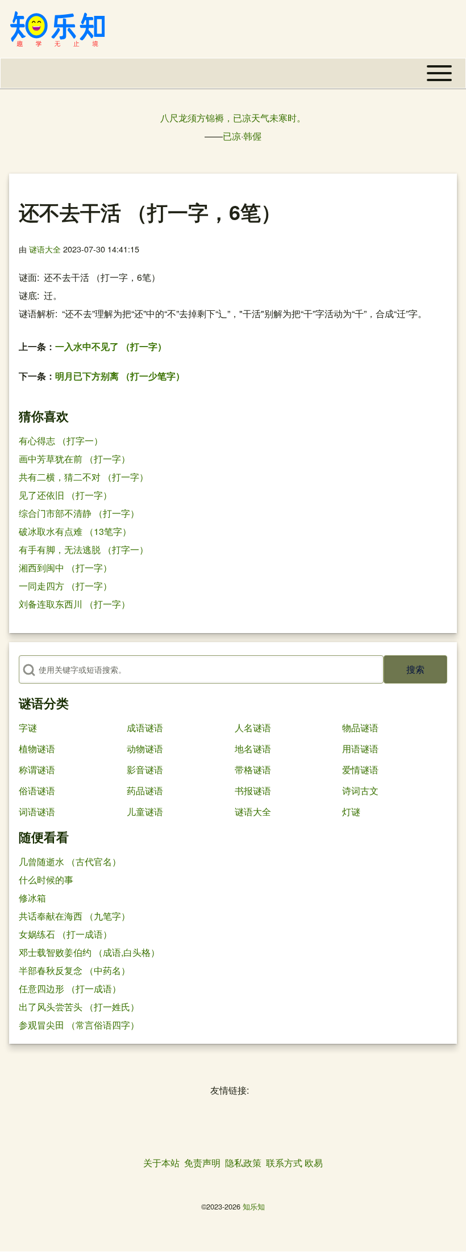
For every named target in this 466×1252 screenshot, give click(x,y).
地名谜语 (253, 748)
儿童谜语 (145, 811)
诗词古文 (360, 790)
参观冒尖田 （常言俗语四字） (79, 1024)
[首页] (57, 29)
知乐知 (254, 1206)
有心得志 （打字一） (61, 440)
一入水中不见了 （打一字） (111, 346)
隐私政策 (243, 1162)
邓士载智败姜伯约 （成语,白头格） (89, 952)
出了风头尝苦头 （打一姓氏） (79, 1006)
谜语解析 (37, 313)
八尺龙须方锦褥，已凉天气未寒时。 (233, 117)
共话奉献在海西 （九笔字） (74, 915)
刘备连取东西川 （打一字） (74, 603)
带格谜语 (253, 769)
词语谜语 (37, 811)
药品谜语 (145, 790)
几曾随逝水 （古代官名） (70, 861)
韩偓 (252, 135)
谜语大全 (45, 249)
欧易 (314, 1162)
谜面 (28, 277)
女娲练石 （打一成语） (65, 934)
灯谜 (351, 811)
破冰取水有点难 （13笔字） (75, 531)
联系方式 (284, 1162)
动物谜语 (145, 748)
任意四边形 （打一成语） (70, 988)
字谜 (28, 727)
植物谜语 (37, 748)
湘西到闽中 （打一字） (65, 567)
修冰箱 (32, 897)
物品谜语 (360, 727)
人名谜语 (253, 727)
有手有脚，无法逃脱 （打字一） (83, 549)
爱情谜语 (360, 769)
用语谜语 (360, 748)
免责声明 (202, 1162)
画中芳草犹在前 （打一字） (74, 458)
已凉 (232, 135)
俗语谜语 (37, 790)
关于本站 (161, 1162)
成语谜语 (145, 727)
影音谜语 (145, 769)
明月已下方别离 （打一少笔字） (120, 375)
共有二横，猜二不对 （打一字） (83, 476)
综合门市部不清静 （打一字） (79, 513)
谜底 (28, 295)
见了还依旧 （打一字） (65, 494)
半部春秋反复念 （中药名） (74, 970)
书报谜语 (253, 790)
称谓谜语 (37, 769)
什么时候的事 (46, 879)
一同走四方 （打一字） (65, 585)
